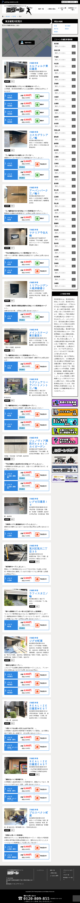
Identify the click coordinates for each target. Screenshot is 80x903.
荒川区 (14, 16)
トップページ (40, 870)
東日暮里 (67, 26)
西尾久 (67, 29)
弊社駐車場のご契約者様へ (69, 2)
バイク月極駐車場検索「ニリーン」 (15, 872)
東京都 (8, 16)
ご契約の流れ (53, 873)
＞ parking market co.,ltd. (10, 2)
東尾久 (56, 31)
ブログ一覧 (66, 874)
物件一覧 (52, 870)
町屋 (55, 26)
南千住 (56, 29)
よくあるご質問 (54, 875)
